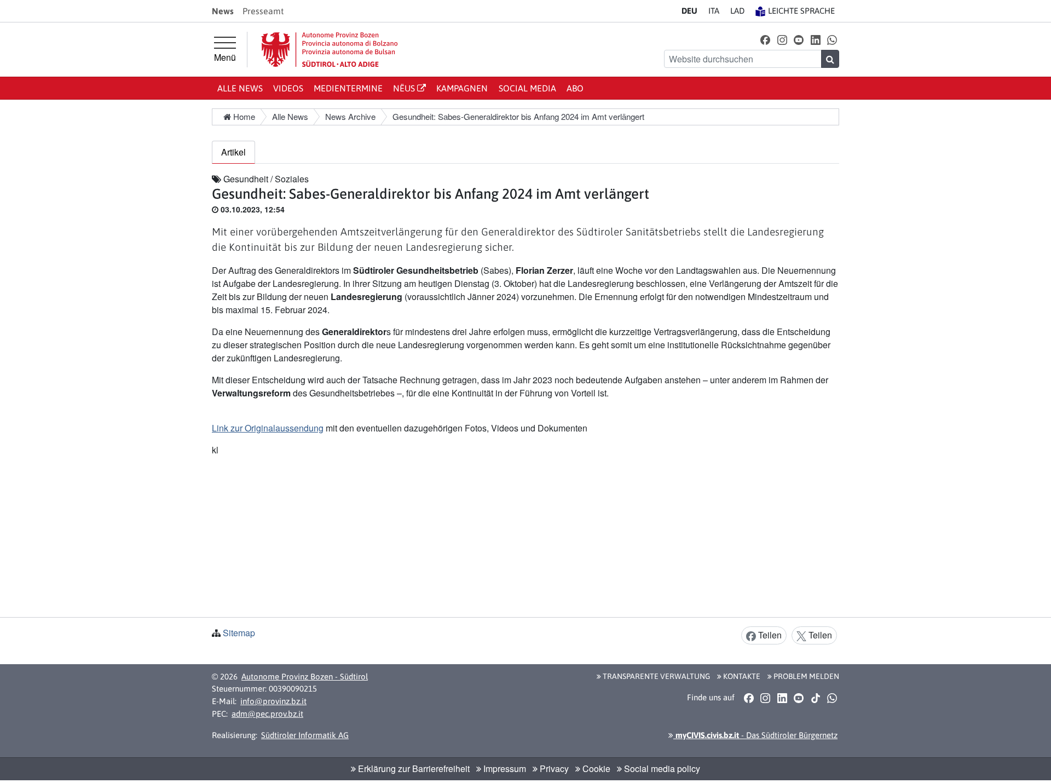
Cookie (595, 768)
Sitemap (239, 632)
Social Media (527, 88)
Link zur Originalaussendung (268, 428)
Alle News (240, 88)
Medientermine (348, 88)
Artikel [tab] (233, 152)
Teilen (769, 635)
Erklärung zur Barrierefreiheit (413, 768)
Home (243, 116)
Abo (575, 88)
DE (689, 10)
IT (713, 10)
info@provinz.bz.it (273, 701)
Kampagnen (462, 88)
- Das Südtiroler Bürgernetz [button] (755, 735)
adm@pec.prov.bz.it (267, 713)
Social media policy (661, 768)
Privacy (553, 768)
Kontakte (740, 676)
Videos (288, 88)
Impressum (503, 768)
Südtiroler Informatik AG (305, 735)
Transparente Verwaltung (655, 676)
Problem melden (805, 676)
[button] (765, 39)
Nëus (405, 88)
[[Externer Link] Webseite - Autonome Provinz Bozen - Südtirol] (329, 49)
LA (737, 10)
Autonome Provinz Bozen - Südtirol (304, 676)
